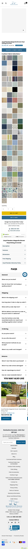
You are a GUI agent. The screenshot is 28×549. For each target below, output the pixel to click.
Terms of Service (14, 490)
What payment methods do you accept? (11, 344)
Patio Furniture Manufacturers (14, 478)
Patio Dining (14, 469)
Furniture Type (14, 475)
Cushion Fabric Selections (11, 54)
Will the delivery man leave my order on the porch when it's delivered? (13, 312)
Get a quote (13, 451)
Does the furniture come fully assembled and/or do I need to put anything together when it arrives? (12, 320)
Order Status (14, 499)
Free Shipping (7, 258)
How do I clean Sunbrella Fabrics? (12, 375)
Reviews (14, 448)
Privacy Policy (14, 487)
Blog (14, 456)
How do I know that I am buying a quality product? (12, 285)
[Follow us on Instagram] (15, 522)
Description (6, 246)
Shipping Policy (14, 485)
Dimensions (6, 254)
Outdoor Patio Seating (14, 466)
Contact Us (14, 482)
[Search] (6, 3)
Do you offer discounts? (9, 338)
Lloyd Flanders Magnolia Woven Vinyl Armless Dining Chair (13, 410)
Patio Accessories (14, 472)
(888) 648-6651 (15, 229)
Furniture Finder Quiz (13, 462)
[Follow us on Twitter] (12, 522)
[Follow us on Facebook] (9, 522)
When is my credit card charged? (12, 349)
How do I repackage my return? (11, 370)
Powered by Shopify (19, 535)
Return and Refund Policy (14, 496)
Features (5, 250)
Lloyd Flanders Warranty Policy (12, 263)
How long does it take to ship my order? (13, 302)
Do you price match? (8, 333)
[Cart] (25, 3)
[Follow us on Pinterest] (19, 522)
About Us (14, 454)
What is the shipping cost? (10, 297)
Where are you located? (9, 279)
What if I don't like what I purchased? (13, 361)
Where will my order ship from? (11, 307)
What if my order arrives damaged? (12, 365)
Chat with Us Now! (15, 230)
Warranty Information (14, 493)
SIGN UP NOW (21, 442)
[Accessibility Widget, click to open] (24, 274)
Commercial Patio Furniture (14, 459)
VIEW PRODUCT (6, 418)
